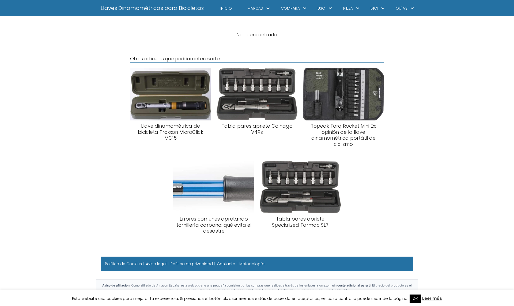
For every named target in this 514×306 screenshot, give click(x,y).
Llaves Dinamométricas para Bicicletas (152, 8)
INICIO (226, 8)
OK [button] (415, 298)
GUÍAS (402, 8)
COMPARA (290, 8)
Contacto (226, 263)
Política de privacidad (192, 263)
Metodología (251, 263)
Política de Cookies (123, 263)
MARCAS (255, 8)
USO (322, 8)
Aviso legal (156, 263)
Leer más (432, 298)
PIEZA (348, 8)
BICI (374, 8)
